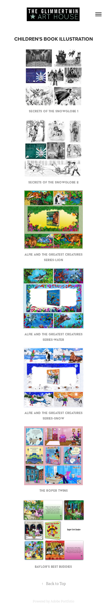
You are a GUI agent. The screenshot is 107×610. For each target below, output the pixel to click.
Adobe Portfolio (62, 601)
